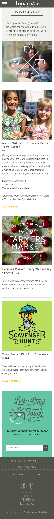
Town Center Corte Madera (27, 4)
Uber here (20, 461)
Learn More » (11, 381)
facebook (30, 486)
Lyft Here (36, 461)
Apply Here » (11, 207)
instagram (23, 486)
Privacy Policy (42, 512)
